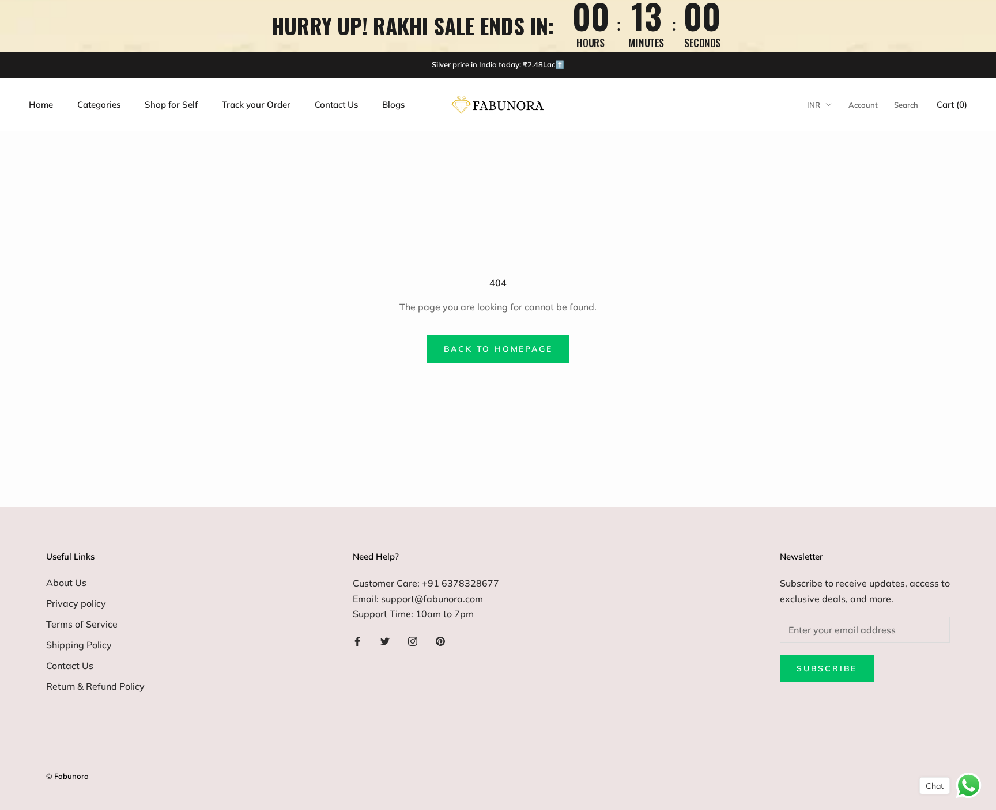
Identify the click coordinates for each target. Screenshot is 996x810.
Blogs (393, 104)
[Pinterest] (440, 640)
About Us (66, 582)
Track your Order (256, 104)
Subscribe (827, 668)
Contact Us (336, 104)
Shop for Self (171, 104)
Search (906, 104)
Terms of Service (82, 624)
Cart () (952, 104)
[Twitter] (385, 640)
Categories (98, 104)
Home (41, 104)
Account (863, 104)
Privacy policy (76, 603)
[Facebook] (357, 640)
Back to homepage (498, 349)
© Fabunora (67, 776)
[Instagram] (412, 640)
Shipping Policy (79, 645)
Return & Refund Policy (95, 686)
